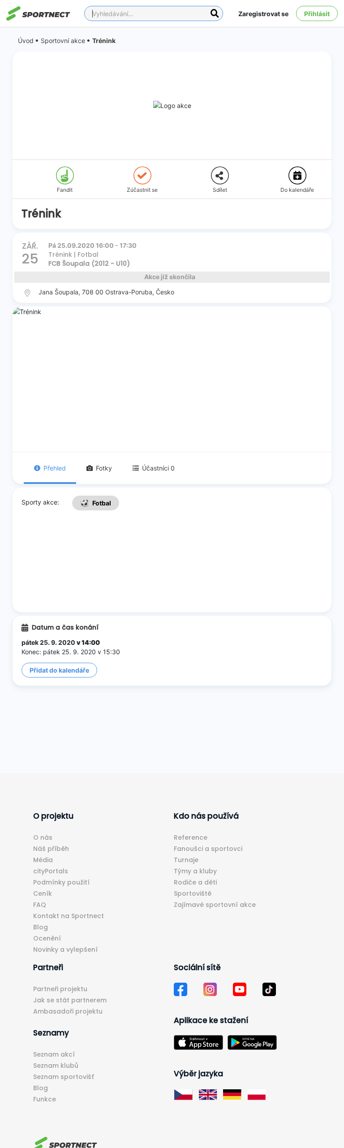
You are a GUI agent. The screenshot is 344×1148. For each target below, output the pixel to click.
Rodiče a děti (195, 882)
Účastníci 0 (158, 468)
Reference (190, 837)
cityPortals (50, 871)
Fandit (65, 189)
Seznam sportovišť (63, 1076)
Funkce (44, 1099)
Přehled (54, 468)
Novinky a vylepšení (65, 949)
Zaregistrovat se (263, 13)
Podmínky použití (61, 882)
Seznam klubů (55, 1065)
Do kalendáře (297, 189)
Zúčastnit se (142, 189)
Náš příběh (51, 848)
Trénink (104, 40)
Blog (40, 927)
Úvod (26, 40)
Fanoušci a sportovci (208, 848)
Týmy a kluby (195, 871)
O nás (42, 837)
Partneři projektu (60, 988)
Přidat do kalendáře (59, 670)
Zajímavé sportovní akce (215, 904)
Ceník (42, 893)
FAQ (39, 904)
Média (43, 859)
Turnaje (186, 859)
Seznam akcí (54, 1054)
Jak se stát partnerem (70, 1000)
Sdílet (220, 189)
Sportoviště (192, 893)
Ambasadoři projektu (68, 1011)
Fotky (104, 468)
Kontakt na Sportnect (68, 915)
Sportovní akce (63, 40)
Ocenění (47, 938)
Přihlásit (317, 13)
